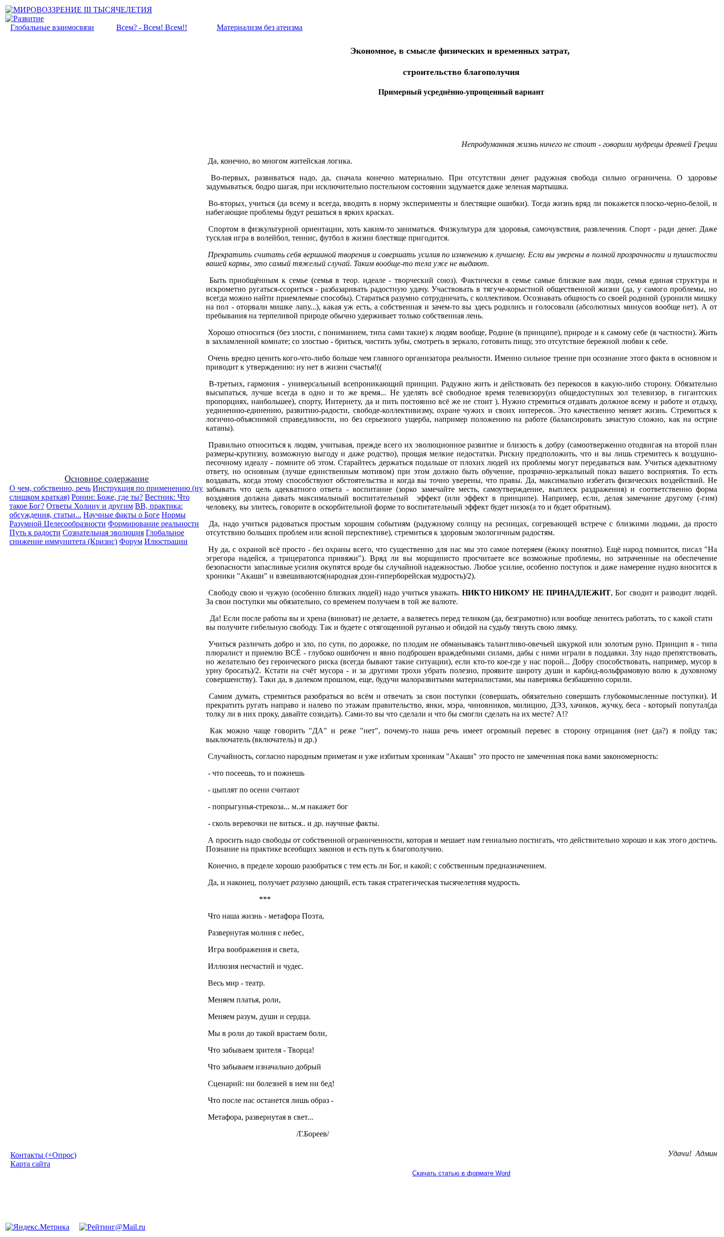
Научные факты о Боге (121, 515)
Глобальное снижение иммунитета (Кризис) (96, 537)
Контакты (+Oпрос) (43, 1155)
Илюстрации (166, 541)
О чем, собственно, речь (50, 488)
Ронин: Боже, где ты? (107, 497)
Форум (130, 541)
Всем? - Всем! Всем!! (151, 27)
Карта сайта (30, 1164)
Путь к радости (35, 532)
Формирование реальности (153, 523)
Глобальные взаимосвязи (52, 27)
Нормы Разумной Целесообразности (97, 519)
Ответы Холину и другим (89, 506)
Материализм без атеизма (259, 27)
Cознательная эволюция (103, 532)
